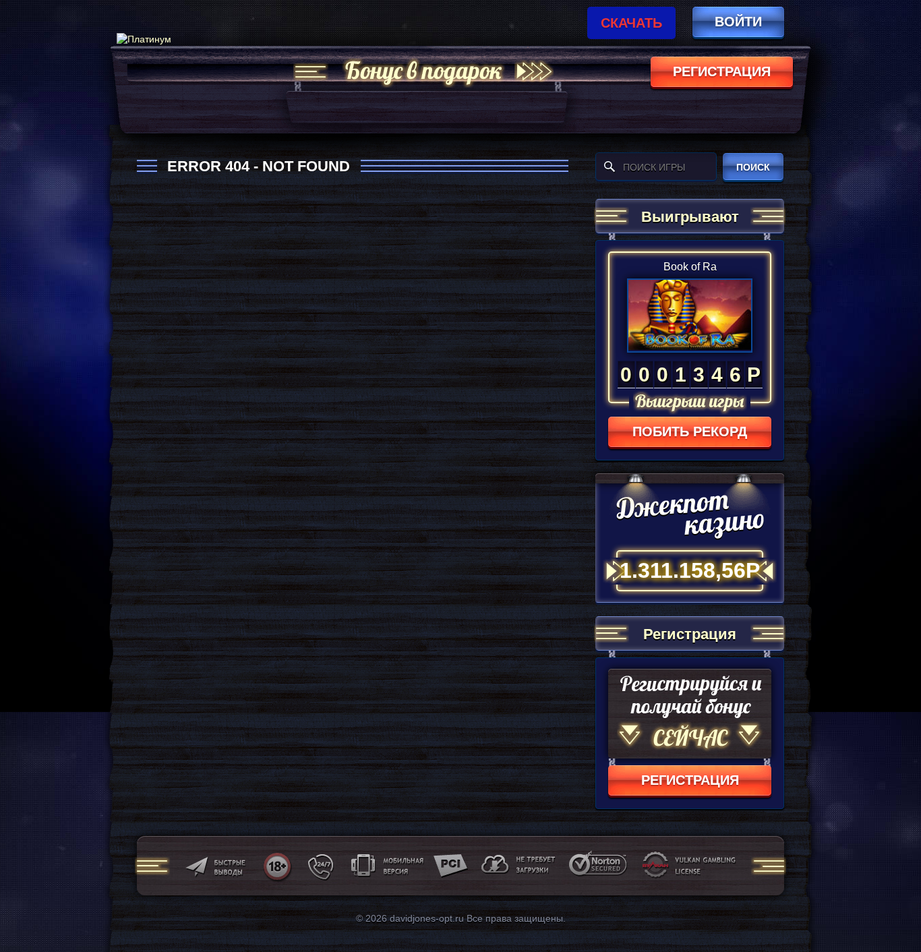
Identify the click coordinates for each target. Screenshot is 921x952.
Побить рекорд (689, 431)
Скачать (631, 23)
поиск (753, 167)
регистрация (722, 71)
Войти (738, 21)
